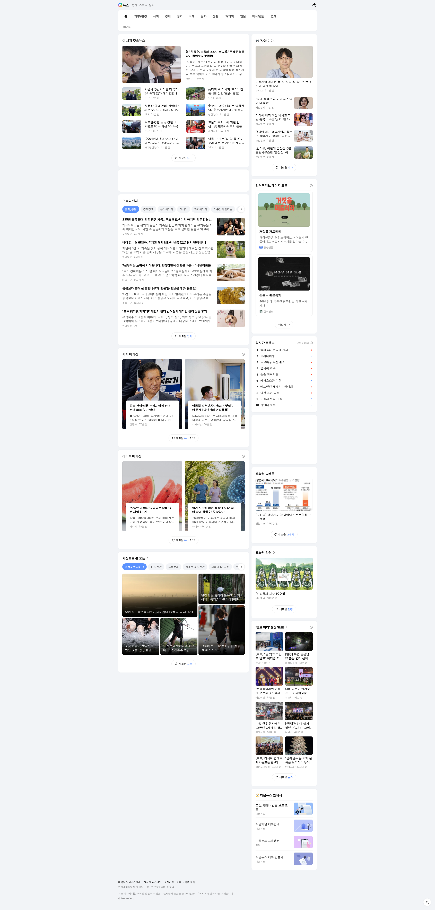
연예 (134, 5)
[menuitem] (125, 16)
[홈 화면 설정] (427, 902)
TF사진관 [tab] (156, 566)
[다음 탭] (241, 209)
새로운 (185, 158)
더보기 (282, 324)
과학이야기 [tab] (200, 209)
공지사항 (169, 882)
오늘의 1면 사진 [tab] (220, 566)
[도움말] (243, 354)
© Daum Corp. (126, 898)
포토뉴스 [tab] (173, 566)
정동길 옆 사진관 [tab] (134, 566)
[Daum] (120, 5)
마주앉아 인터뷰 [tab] (223, 209)
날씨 (151, 5)
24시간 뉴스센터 (152, 882)
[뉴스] (126, 5)
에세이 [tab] (183, 209)
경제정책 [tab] (148, 209)
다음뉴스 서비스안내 (129, 882)
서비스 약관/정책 (186, 882)
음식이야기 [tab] (166, 209)
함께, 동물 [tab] (130, 209)
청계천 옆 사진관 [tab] (195, 566)
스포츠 (143, 5)
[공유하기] (313, 5)
